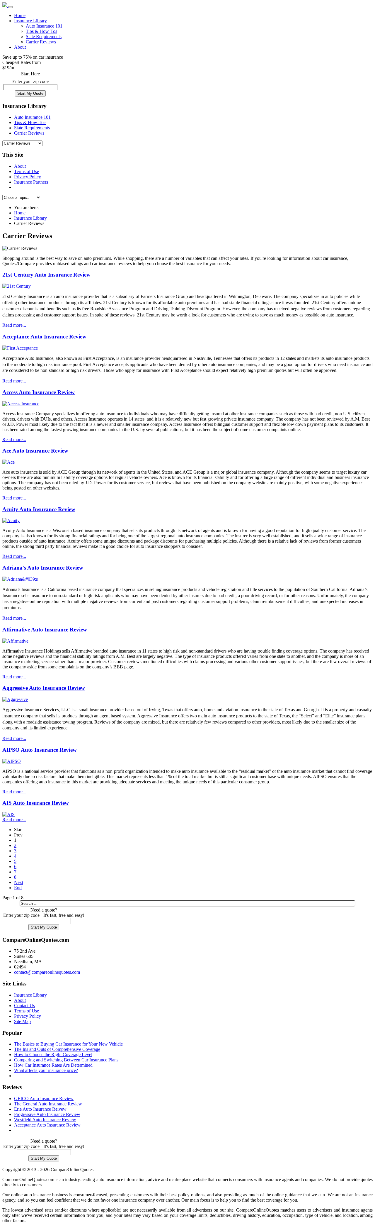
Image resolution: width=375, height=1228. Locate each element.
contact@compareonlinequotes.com (47, 972)
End (18, 887)
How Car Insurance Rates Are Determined (53, 1065)
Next (18, 882)
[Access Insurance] (20, 403)
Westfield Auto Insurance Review (45, 1119)
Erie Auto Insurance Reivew (40, 1109)
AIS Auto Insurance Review (35, 803)
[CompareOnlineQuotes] (5, 5)
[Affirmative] (15, 640)
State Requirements (44, 36)
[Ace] (8, 462)
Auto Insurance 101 (44, 25)
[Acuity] (11, 520)
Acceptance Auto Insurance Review (44, 336)
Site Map (22, 1021)
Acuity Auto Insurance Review (38, 509)
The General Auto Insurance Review (48, 1103)
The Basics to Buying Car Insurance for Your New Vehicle (68, 1043)
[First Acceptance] (20, 347)
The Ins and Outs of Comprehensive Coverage (57, 1049)
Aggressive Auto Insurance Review (43, 688)
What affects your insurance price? (46, 1070)
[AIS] (8, 814)
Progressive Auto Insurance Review (47, 1114)
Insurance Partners (31, 181)
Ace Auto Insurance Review (35, 451)
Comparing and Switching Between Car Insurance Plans (66, 1059)
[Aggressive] (15, 699)
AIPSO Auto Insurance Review (39, 750)
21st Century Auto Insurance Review (46, 275)
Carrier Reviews (41, 41)
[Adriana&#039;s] (20, 579)
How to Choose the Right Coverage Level (53, 1054)
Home (19, 15)
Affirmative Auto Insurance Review (44, 629)
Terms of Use (26, 171)
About (20, 47)
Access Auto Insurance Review (38, 392)
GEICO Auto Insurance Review (44, 1098)
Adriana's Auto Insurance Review (42, 568)
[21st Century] (16, 286)
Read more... (14, 325)
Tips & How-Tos (41, 31)
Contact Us (24, 1005)
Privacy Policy (27, 176)
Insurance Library (30, 20)
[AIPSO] (11, 761)
